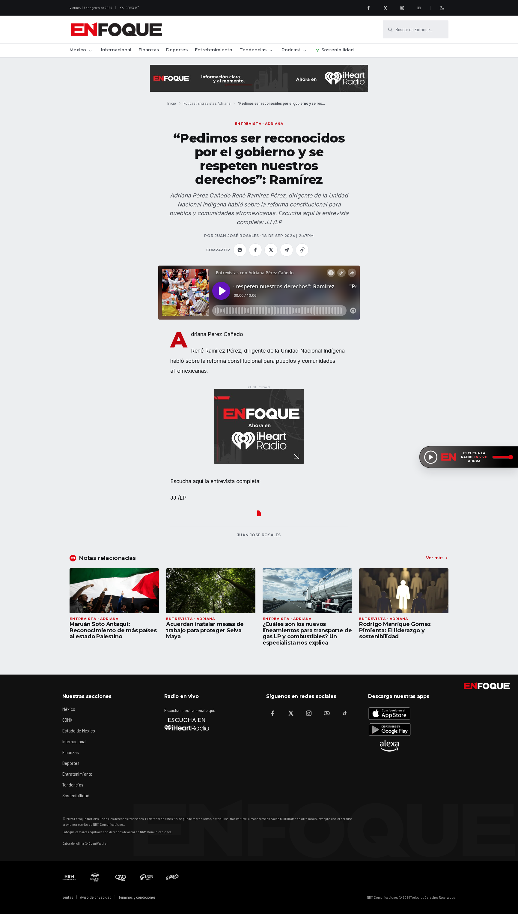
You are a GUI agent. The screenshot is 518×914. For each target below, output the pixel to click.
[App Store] (389, 713)
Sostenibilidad (337, 50)
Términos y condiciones (137, 897)
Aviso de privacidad (96, 897)
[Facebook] (368, 7)
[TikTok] (344, 713)
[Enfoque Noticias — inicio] (116, 29)
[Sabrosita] (172, 877)
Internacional (116, 50)
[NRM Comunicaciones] (69, 877)
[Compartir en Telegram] (286, 250)
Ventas (67, 897)
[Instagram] (402, 7)
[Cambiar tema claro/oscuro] (441, 7)
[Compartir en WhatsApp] (239, 250)
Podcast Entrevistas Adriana (207, 103)
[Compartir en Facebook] (255, 250)
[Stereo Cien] (146, 877)
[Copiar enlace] (302, 250)
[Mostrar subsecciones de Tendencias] (270, 50)
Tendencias (253, 50)
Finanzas (148, 50)
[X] (385, 7)
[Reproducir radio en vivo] (430, 457)
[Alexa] (389, 745)
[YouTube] (418, 7)
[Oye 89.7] (121, 877)
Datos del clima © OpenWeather (85, 843)
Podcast (290, 50)
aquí (210, 710)
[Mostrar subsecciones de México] (90, 50)
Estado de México (78, 730)
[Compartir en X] (271, 250)
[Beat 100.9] (95, 877)
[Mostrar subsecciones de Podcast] (304, 50)
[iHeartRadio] (186, 724)
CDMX (67, 720)
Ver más (435, 558)
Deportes (177, 50)
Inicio (171, 103)
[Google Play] (389, 729)
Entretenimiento (213, 50)
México (78, 50)
